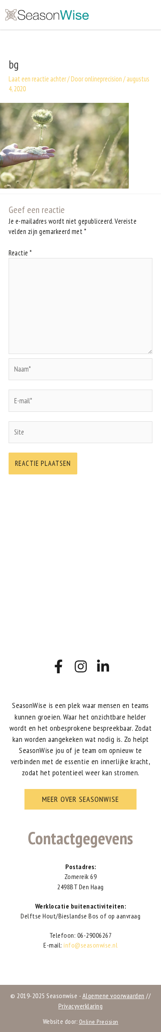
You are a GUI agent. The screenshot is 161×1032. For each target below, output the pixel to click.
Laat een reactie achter (37, 79)
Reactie (20, 253)
